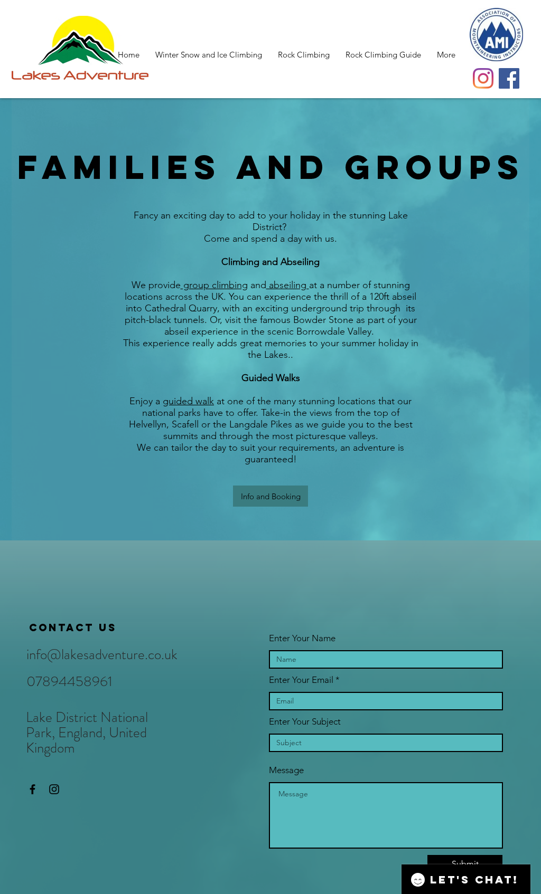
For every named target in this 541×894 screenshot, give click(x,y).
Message (286, 770)
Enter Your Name (302, 638)
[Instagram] (483, 78)
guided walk (188, 401)
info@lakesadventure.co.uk (102, 654)
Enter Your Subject (305, 721)
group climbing (214, 285)
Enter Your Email (301, 680)
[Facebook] (509, 78)
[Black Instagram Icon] (54, 789)
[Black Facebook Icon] (32, 789)
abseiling (287, 285)
